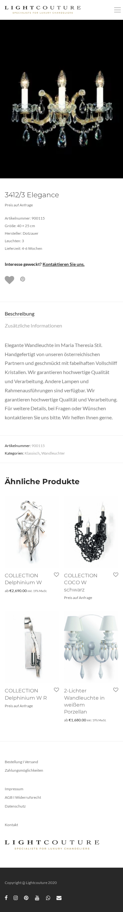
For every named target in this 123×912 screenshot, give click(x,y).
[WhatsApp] (48, 897)
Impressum (14, 788)
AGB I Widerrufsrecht (23, 797)
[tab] (61, 314)
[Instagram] (16, 897)
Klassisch (32, 453)
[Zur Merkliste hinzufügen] (10, 280)
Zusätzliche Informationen (33, 325)
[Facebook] (6, 897)
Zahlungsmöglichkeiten (24, 770)
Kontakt (11, 824)
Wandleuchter (53, 453)
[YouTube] (37, 897)
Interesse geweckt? (45, 264)
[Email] (59, 897)
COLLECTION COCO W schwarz (80, 583)
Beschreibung (19, 313)
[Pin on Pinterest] (23, 279)
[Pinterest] (26, 897)
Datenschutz (15, 806)
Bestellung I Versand (21, 761)
